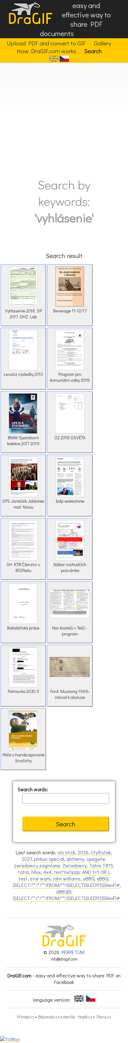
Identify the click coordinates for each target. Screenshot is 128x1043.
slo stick (66, 852)
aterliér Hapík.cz (77, 1017)
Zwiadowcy (74, 865)
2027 (27, 859)
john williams (66, 878)
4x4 (47, 872)
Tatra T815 (101, 865)
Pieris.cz (104, 1017)
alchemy (75, 859)
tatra (23, 872)
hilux (36, 872)
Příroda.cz (25, 1017)
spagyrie (96, 859)
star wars (40, 878)
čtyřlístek (101, 852)
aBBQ (88, 878)
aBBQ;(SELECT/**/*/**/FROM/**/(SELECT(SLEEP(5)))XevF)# (66, 881)
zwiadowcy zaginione (37, 865)
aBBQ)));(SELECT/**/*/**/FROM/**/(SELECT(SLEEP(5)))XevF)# (66, 894)
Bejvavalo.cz (49, 1017)
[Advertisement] (64, 118)
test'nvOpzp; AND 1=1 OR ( (81, 872)
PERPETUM (73, 952)
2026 (83, 852)
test (23, 878)
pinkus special (49, 859)
